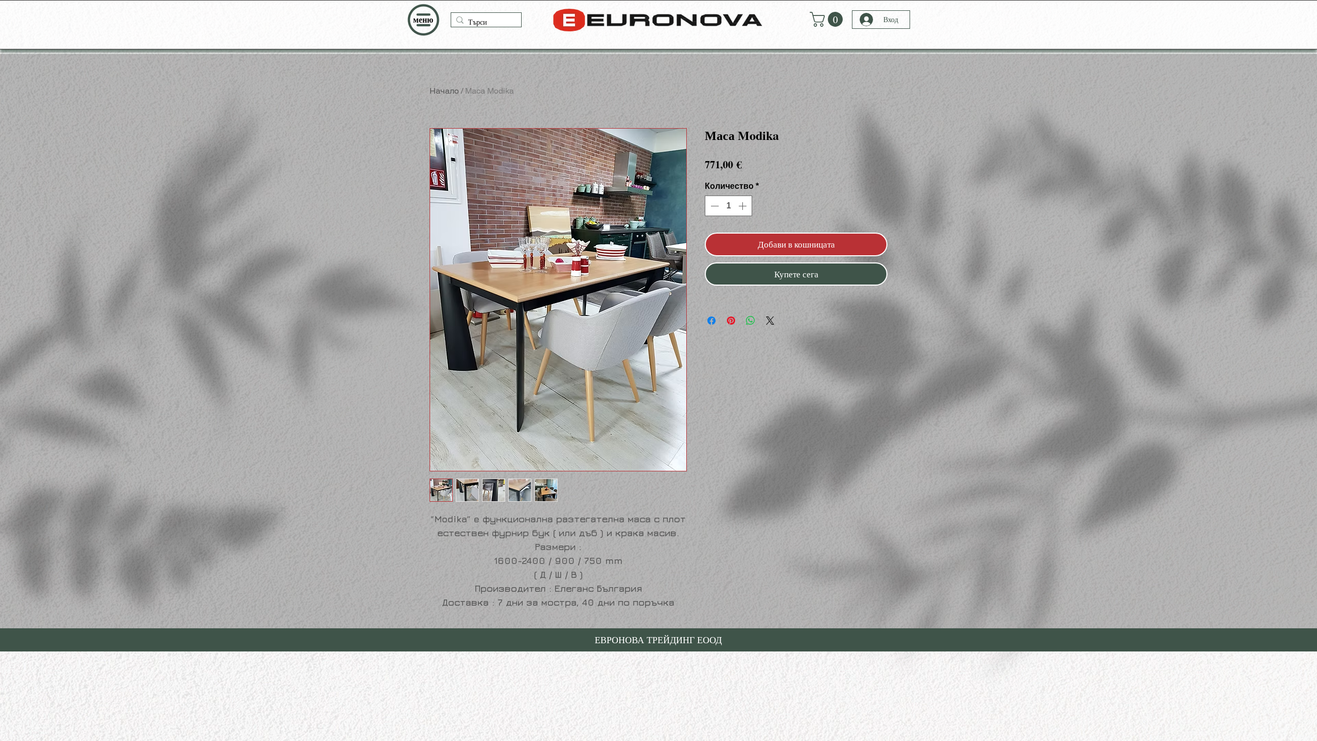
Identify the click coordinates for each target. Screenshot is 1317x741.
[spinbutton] (728, 206)
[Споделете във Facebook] (711, 314)
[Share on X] (770, 314)
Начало (444, 91)
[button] (423, 20)
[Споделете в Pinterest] (731, 314)
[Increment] (743, 206)
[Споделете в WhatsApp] (750, 314)
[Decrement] (713, 206)
